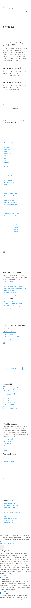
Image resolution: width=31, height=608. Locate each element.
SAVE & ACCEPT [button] (4, 607)
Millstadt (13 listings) (9, 395)
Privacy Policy (6, 238)
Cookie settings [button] (4, 543)
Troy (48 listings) (7, 407)
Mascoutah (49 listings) (9, 393)
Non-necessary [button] (4, 591)
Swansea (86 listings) (9, 403)
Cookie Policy (7, 240)
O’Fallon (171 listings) (9, 399)
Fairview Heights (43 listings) (11, 387)
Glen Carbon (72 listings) (10, 409)
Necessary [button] (3, 575)
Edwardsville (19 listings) (10, 397)
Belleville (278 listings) (9, 405)
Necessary (5, 577)
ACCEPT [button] (12, 543)
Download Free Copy (13, 368)
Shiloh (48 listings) (8, 401)
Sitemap (24, 238)
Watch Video (10, 281)
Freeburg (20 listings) (9, 389)
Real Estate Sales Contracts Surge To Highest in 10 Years (14, 43)
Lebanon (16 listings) (9, 391)
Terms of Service (16, 238)
